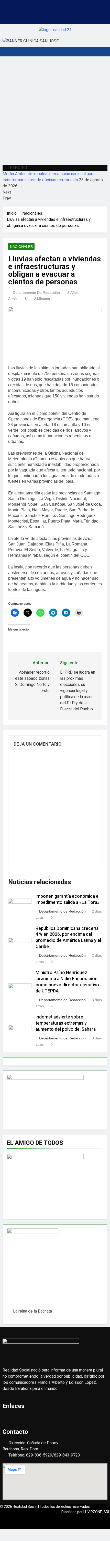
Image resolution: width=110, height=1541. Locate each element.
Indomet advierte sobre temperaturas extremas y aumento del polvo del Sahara (66, 1023)
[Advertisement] (55, 109)
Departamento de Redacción (36, 292)
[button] (55, 4)
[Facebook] (40, 16)
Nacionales (21, 247)
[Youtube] (55, 16)
